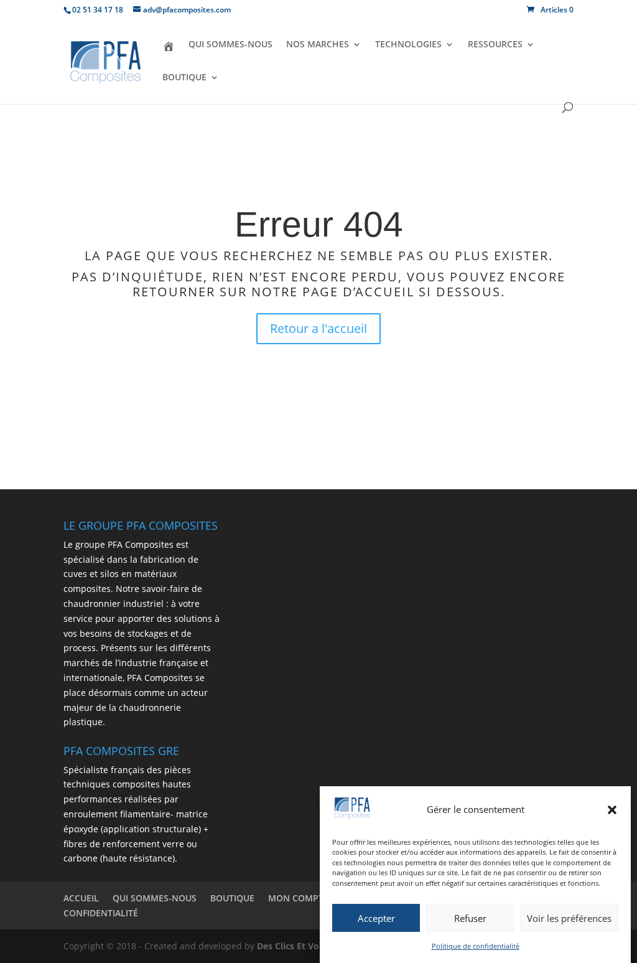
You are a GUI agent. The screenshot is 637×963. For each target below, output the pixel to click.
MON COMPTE (298, 898)
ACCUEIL (81, 898)
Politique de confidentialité (475, 946)
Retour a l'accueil (318, 328)
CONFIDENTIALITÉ (100, 913)
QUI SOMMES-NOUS (230, 45)
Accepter (376, 918)
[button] (612, 810)
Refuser (470, 918)
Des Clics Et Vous (293, 946)
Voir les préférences (569, 918)
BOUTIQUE (184, 78)
